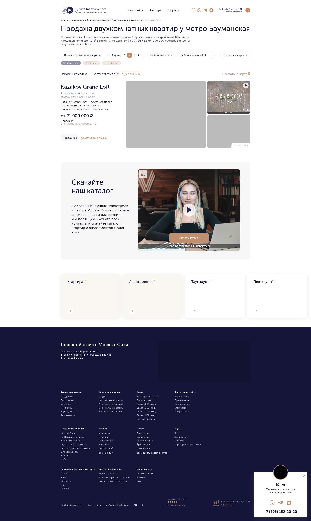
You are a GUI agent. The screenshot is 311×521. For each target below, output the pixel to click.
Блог (176, 433)
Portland (65, 488)
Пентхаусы (66, 407)
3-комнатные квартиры (111, 407)
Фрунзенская (143, 444)
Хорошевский (106, 440)
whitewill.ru (227, 504)
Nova (139, 481)
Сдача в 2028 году (146, 411)
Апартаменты (68, 415)
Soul (63, 485)
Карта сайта (94, 505)
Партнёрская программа (187, 444)
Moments (66, 481)
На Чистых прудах (70, 440)
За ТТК (64, 455)
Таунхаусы (66, 411)
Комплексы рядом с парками (114, 477)
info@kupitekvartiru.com (117, 505)
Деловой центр (145, 440)
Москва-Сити (68, 433)
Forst (63, 477)
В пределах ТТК (69, 452)
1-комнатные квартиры (111, 400)
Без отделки (67, 400)
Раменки (103, 437)
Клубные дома (106, 473)
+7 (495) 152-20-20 (72, 357)
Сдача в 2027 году (146, 407)
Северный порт (145, 473)
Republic (65, 473)
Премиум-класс (182, 400)
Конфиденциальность (72, 505)
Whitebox (66, 404)
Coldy (91, 96)
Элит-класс (180, 407)
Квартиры (155, 10)
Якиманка (104, 444)
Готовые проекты (146, 419)
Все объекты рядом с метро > (153, 453)
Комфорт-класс (182, 411)
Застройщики (181, 437)
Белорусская (143, 448)
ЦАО (63, 459)
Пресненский (106, 448)
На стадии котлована (148, 396)
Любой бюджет (159, 55)
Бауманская (87, 93)
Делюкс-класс (182, 404)
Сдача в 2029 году (146, 415)
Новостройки (135, 10)
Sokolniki (141, 477)
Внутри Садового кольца (74, 444)
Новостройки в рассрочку (113, 481)
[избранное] (193, 10)
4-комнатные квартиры (111, 411)
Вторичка (173, 10)
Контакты (179, 440)
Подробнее (70, 137)
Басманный (69, 93)
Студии (102, 396)
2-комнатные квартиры (111, 404)
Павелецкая (143, 433)
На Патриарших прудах (73, 437)
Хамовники (104, 433)
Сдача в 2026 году (146, 404)
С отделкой (67, 396)
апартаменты (69, 96)
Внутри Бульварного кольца (75, 448)
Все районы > (106, 453)
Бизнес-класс (181, 396)
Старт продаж (144, 400)
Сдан (82, 96)
